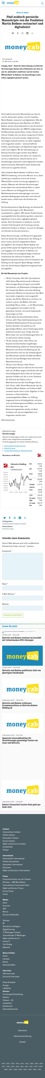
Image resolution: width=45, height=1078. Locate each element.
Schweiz (6, 829)
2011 (31, 1066)
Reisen (5, 962)
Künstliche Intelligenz (11, 926)
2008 (5, 1069)
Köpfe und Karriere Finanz (13, 888)
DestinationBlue (9, 965)
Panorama (7, 868)
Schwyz (6, 850)
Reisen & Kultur (22, 13)
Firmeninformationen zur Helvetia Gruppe (18, 451)
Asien (5, 903)
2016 (8, 1066)
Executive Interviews (11, 977)
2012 (26, 1066)
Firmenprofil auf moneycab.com (15, 446)
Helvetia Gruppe (9, 448)
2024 (12, 1063)
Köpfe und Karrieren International (16, 871)
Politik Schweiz (9, 835)
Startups (6, 921)
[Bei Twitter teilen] (13, 33)
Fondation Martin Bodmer (11, 524)
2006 (15, 1069)
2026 (3, 1063)
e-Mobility (7, 988)
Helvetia (23, 524)
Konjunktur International (13, 865)
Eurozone (6, 906)
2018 (41, 1063)
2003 (30, 1069)
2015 (12, 1066)
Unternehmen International (13, 859)
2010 (35, 1066)
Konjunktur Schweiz (11, 838)
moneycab (8, 59)
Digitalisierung (9, 929)
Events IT (6, 941)
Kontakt (23, 1042)
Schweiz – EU (8, 1000)
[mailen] (32, 33)
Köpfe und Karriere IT (11, 938)
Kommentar (7, 551)
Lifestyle (6, 959)
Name (5, 584)
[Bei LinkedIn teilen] (27, 33)
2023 (17, 1063)
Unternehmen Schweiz (11, 832)
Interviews (7, 971)
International (8, 856)
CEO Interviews (9, 974)
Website (5, 604)
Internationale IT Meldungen (14, 935)
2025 (8, 1063)
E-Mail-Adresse (8, 594)
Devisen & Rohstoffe (11, 915)
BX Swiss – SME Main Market (14, 882)
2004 (25, 1069)
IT (3, 923)
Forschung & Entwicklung (13, 994)
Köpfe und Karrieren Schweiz (14, 844)
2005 (20, 1069)
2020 (31, 1063)
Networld (6, 947)
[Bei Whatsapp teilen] (22, 33)
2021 (26, 1063)
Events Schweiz (9, 841)
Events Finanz (8, 891)
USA (4, 909)
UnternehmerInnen (10, 1009)
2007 (10, 1069)
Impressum (22, 1030)
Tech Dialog (7, 944)
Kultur (5, 956)
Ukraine (6, 997)
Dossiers (6, 991)
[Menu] (3, 3)
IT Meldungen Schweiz (12, 932)
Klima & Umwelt (9, 982)
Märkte (5, 900)
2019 (36, 1063)
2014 (17, 1066)
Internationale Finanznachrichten (16, 885)
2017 (3, 1066)
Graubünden (8, 847)
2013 (22, 1066)
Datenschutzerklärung (22, 1036)
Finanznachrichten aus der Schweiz (17, 879)
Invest (5, 894)
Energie (6, 985)
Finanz (5, 876)
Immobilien (7, 1003)
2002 (34, 1069)
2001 (39, 1069)
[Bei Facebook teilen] (17, 33)
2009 (40, 1066)
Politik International (11, 862)
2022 (22, 1063)
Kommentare (8, 1006)
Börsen (5, 912)
